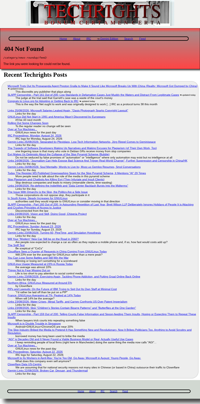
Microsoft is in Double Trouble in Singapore (34, 323)
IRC (88, 38)
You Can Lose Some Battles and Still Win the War (38, 257)
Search (128, 38)
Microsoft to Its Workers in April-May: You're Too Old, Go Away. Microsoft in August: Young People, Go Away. (74, 358)
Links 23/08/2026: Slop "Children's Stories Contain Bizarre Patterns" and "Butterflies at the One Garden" (72, 307)
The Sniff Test (16, 245)
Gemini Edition (109, 38)
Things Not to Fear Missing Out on (29, 270)
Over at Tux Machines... (22, 129)
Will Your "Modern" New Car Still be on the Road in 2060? (43, 238)
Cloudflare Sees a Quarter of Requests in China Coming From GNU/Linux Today (57, 251)
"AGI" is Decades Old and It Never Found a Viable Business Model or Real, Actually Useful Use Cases (70, 339)
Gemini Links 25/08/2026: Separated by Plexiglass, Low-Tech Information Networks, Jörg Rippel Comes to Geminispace (82, 141)
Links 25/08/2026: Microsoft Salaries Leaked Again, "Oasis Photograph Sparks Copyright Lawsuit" (68, 110)
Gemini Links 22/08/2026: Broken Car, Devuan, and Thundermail (48, 370)
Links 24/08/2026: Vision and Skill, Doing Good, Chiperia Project (47, 213)
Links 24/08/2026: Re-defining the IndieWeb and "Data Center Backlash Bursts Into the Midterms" (68, 185)
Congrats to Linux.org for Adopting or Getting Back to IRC (43, 101)
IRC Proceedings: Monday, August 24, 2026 (35, 135)
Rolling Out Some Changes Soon (28, 123)
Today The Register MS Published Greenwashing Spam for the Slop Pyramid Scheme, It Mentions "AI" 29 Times (77, 173)
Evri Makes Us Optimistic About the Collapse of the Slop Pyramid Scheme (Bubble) (59, 154)
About (76, 38)
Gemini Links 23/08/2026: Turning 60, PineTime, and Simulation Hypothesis (54, 232)
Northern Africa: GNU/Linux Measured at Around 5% (40, 282)
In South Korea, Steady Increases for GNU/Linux (38, 198)
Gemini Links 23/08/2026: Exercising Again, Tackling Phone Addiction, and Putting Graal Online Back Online (74, 276)
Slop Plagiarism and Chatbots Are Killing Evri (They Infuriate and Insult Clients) (56, 179)
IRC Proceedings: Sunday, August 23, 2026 (34, 226)
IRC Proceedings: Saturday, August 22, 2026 (35, 351)
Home (63, 38)
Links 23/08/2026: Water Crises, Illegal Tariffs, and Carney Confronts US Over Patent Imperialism (67, 301)
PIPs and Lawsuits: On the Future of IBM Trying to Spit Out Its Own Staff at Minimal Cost (62, 289)
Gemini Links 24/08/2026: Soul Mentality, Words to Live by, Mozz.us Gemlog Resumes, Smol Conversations (74, 166)
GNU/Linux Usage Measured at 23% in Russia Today (40, 264)
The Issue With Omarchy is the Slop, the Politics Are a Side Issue (48, 191)
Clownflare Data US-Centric (25, 364)
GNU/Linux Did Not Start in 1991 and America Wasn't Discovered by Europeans (56, 116)
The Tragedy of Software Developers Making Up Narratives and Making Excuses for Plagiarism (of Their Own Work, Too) (82, 148)
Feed (142, 38)
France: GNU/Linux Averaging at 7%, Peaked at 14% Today (44, 295)
